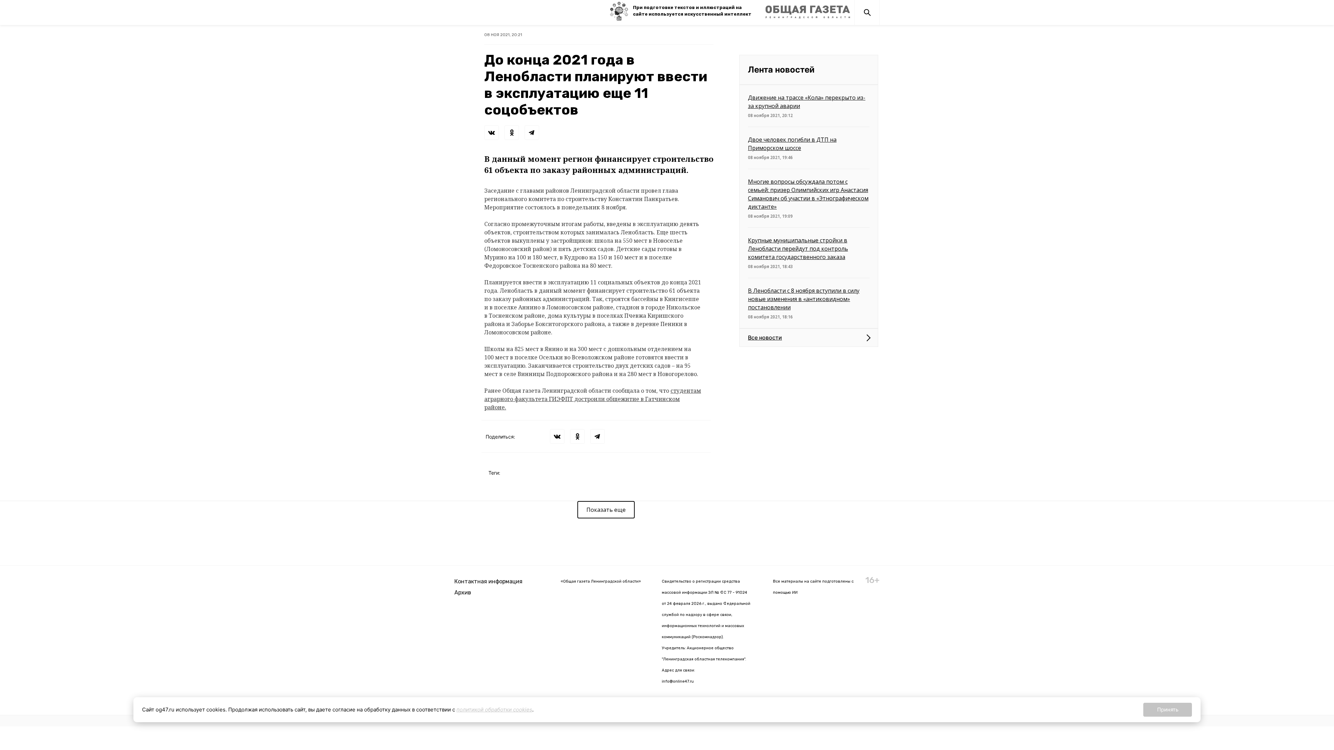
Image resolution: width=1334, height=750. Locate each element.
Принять (1167, 709)
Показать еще (606, 510)
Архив (462, 592)
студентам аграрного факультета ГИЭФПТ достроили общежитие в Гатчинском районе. (592, 399)
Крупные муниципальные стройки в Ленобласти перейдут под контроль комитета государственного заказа (798, 248)
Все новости (765, 337)
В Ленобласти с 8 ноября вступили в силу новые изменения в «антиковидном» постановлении (803, 299)
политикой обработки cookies (494, 709)
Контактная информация (488, 581)
